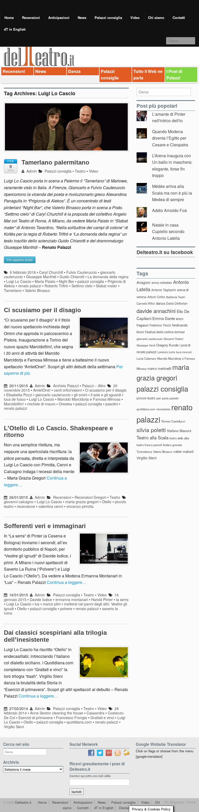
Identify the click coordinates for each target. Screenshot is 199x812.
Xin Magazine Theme (180, 802)
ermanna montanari (71, 599)
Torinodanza (144, 451)
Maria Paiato (45, 281)
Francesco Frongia (71, 717)
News (82, 17)
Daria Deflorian (177, 303)
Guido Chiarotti (72, 276)
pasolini (111, 403)
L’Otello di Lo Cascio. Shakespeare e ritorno (58, 431)
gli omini (80, 394)
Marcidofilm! (14, 403)
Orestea (65, 403)
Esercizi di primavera (35, 717)
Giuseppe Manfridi (41, 276)
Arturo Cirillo (156, 297)
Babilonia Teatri (175, 297)
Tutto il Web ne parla (147, 74)
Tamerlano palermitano (55, 162)
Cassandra (95, 712)
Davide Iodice (41, 599)
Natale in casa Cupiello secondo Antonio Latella (168, 231)
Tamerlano (13, 290)
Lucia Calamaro (146, 358)
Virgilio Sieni (14, 726)
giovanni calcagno (18, 501)
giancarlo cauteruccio (52, 394)
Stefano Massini (179, 430)
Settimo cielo (82, 285)
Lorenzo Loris (166, 352)
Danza (74, 71)
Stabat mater (106, 285)
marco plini (52, 603)
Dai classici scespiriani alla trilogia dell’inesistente (55, 636)
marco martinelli (159, 368)
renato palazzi (29, 285)
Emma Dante (163, 318)
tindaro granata (172, 445)
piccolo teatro (146, 398)
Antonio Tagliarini (163, 290)
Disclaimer (126, 807)
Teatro (80, 171)
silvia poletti (151, 430)
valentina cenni (50, 506)
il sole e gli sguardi (106, 394)
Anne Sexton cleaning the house (56, 712)
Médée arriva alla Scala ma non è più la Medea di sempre (172, 192)
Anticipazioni (58, 17)
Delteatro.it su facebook (165, 252)
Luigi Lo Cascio (18, 281)
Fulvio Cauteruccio (81, 272)
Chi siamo (156, 17)
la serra (122, 599)
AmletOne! (42, 390)
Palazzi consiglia (108, 17)
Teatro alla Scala (152, 437)
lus (37, 603)
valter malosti (183, 451)
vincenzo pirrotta (80, 506)
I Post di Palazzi (174, 74)
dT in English (15, 29)
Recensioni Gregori (90, 497)
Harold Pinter (102, 599)
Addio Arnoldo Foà (169, 210)
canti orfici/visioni (68, 390)
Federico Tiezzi (160, 325)
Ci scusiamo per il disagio (42, 309)
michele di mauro (41, 403)
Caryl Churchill (51, 272)
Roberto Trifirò (56, 285)
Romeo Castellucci (173, 421)
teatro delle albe (179, 438)
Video (135, 17)
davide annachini (156, 311)
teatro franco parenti (149, 445)
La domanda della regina (108, 276)
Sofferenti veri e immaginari (45, 525)
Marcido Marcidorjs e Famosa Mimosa (89, 399)
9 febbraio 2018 (23, 272)
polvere (66, 608)
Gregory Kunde (167, 345)
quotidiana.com (79, 722)
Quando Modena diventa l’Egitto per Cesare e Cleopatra (170, 138)
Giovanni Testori (173, 339)
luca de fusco (15, 399)
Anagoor (144, 282)
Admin (31, 171)
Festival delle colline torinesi (165, 332)
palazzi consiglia (90, 281)
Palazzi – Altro (93, 385)
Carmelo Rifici (146, 303)
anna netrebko (162, 282)
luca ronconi (183, 352)
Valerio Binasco (37, 290)
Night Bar (66, 281)
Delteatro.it (22, 802)
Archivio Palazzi (66, 385)
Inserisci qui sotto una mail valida (90, 776)
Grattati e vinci (102, 717)
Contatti (179, 17)
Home (9, 17)
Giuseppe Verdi (146, 345)
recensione (26, 506)
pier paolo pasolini (168, 398)
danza (160, 303)
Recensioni (31, 17)
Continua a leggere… (66, 582)
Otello (106, 501)
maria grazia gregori (81, 501)
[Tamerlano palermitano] (66, 129)
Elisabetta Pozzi (19, 394)
